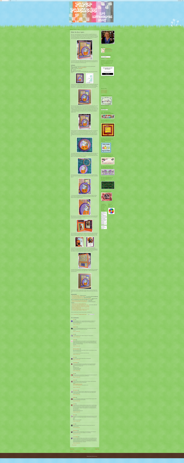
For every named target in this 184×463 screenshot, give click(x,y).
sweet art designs (75, 436)
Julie (74, 373)
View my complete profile (108, 50)
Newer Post (72, 449)
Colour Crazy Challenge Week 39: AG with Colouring (79, 301)
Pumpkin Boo (80, 68)
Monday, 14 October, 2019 (76, 354)
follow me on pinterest (104, 91)
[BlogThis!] (91, 314)
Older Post (97, 449)
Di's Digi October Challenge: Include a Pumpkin (78, 296)
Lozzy (74, 319)
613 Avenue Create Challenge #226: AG (77, 297)
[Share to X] (92, 314)
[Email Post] (88, 314)
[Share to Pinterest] (93, 314)
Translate (107, 58)
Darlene (74, 380)
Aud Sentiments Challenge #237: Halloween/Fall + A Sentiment (80, 305)
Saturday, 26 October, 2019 (76, 433)
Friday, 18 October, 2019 (76, 427)
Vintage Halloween (83, 67)
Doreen (74, 357)
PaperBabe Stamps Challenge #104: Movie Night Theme (79, 300)
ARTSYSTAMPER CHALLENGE (77, 384)
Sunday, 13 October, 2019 (76, 324)
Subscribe (108, 73)
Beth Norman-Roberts (76, 348)
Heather (74, 397)
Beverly (74, 414)
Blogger (96, 456)
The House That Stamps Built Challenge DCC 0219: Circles (80, 304)
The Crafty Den (75, 390)
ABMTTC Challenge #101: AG (76, 307)
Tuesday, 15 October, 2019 (76, 411)
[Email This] (90, 314)
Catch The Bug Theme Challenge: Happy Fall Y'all (79, 303)
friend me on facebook (104, 90)
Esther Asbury (75, 430)
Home (72, 23)
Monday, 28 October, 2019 (76, 443)
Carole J (74, 339)
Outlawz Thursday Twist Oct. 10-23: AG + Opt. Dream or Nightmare (81, 298)
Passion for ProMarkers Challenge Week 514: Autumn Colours (80, 306)
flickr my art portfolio (104, 92)
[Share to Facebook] (92, 314)
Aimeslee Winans (108, 48)
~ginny (74, 403)
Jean (73, 334)
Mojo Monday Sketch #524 (75, 295)
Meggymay (74, 326)
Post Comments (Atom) (77, 451)
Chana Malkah (75, 362)
